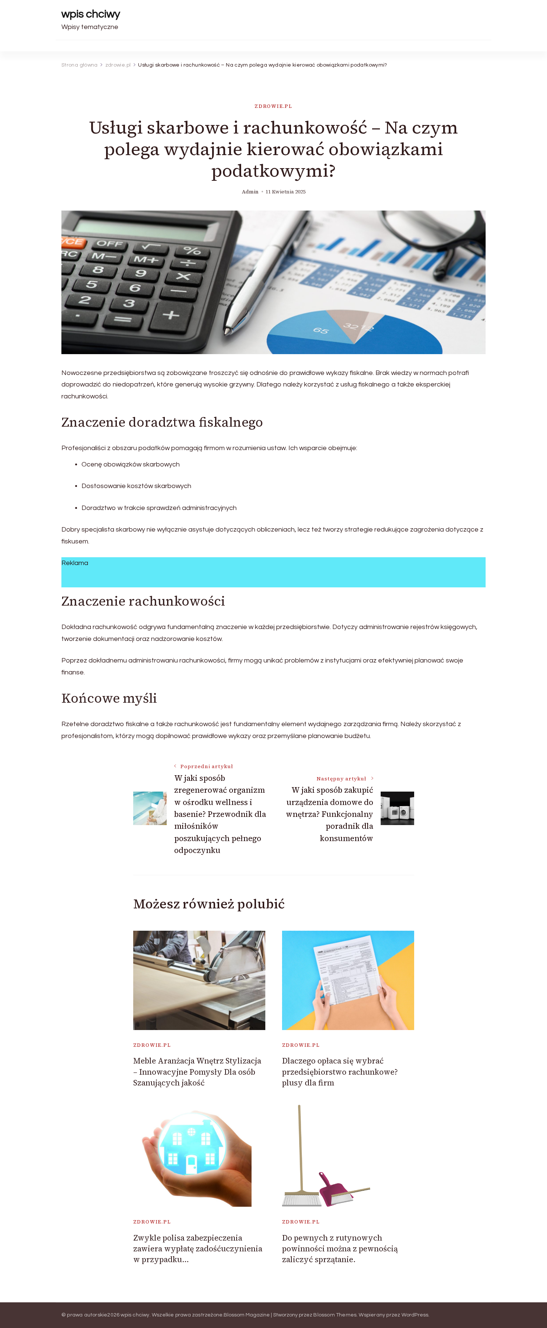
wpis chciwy (90, 14)
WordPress (415, 1315)
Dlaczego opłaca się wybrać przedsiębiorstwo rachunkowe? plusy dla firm (340, 1071)
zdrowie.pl (273, 106)
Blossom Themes (334, 1315)
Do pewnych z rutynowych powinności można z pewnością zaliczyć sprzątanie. (340, 1248)
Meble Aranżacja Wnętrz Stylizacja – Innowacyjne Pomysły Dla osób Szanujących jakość (197, 1071)
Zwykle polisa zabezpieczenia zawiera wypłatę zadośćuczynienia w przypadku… (197, 1248)
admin (250, 191)
